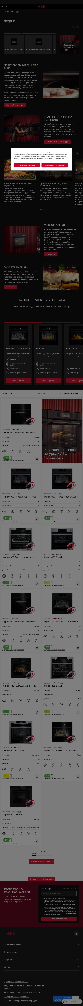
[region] (41, 159)
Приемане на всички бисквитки (54, 165)
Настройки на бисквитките (27, 165)
